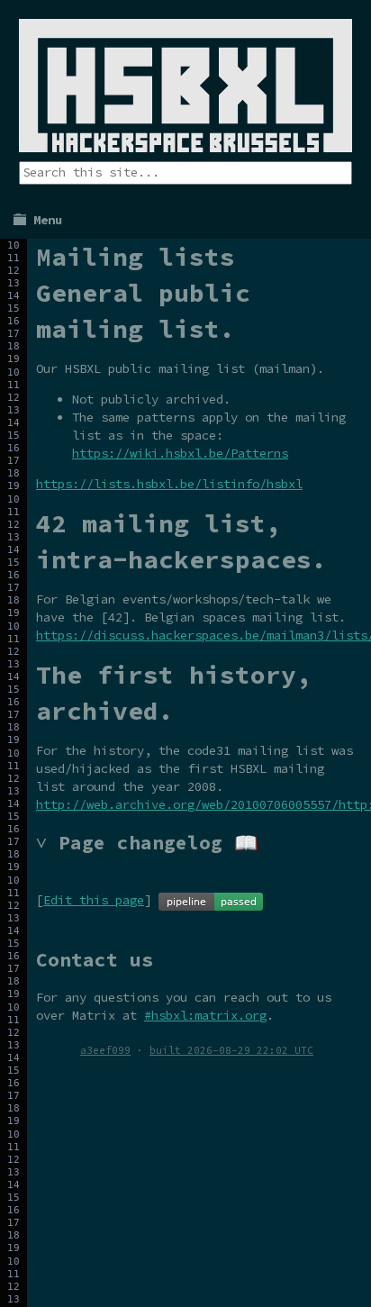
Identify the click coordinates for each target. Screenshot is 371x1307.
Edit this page (93, 900)
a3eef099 (105, 1050)
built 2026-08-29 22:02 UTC (231, 1050)
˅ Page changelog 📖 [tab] (147, 842)
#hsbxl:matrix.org (205, 1015)
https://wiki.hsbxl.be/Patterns (180, 453)
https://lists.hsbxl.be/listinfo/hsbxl (169, 484)
